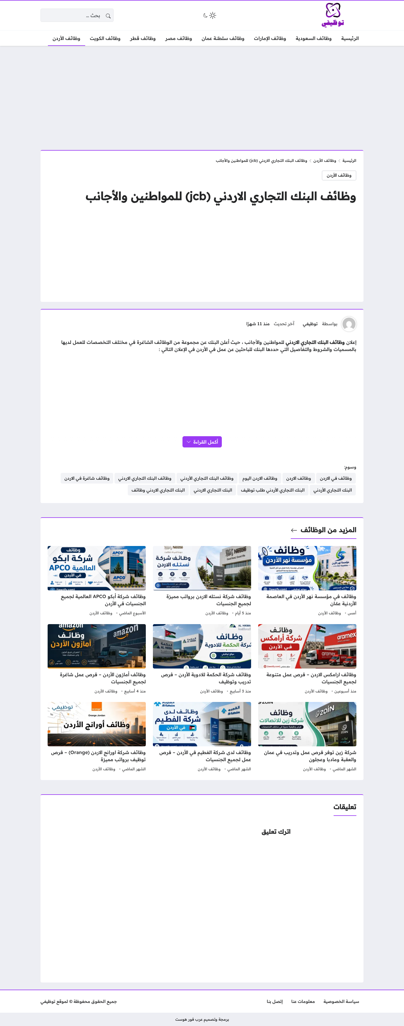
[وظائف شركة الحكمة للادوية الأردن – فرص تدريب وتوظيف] (202, 659)
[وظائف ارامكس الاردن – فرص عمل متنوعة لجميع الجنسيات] (307, 659)
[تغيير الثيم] (209, 15)
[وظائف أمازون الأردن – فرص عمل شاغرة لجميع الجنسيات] (97, 659)
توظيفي (310, 323)
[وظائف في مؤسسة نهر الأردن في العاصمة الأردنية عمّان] (307, 581)
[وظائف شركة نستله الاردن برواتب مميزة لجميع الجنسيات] (202, 581)
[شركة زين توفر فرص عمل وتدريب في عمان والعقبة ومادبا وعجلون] (307, 737)
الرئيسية (349, 160)
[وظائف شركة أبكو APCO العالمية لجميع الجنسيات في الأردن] (97, 581)
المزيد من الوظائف (328, 530)
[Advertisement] (202, 94)
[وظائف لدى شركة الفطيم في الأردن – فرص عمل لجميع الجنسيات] (202, 737)
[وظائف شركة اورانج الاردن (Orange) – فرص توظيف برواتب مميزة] (97, 737)
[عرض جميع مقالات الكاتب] (349, 324)
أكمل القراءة (205, 442)
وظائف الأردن (324, 160)
